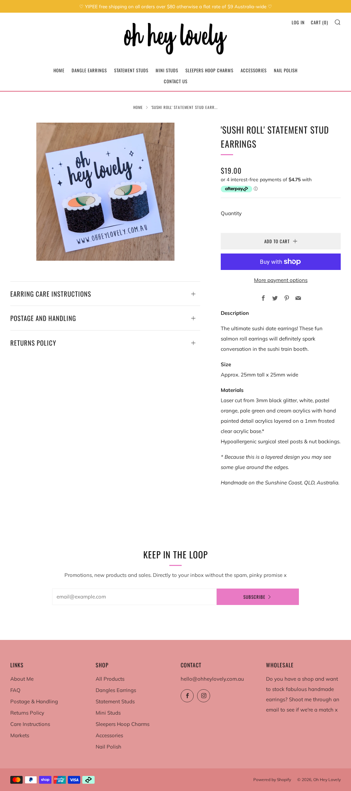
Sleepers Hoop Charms (209, 70)
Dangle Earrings (89, 70)
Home (58, 70)
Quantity (231, 213)
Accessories (254, 70)
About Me (22, 679)
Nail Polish (286, 70)
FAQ (15, 690)
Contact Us (175, 81)
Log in (298, 22)
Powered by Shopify (272, 779)
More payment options (280, 280)
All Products (110, 679)
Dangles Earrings (116, 690)
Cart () (319, 22)
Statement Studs (131, 70)
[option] (105, 192)
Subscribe (254, 596)
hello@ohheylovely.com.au (212, 679)
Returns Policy (27, 712)
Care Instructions (30, 724)
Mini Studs (167, 70)
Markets (19, 735)
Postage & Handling (34, 701)
